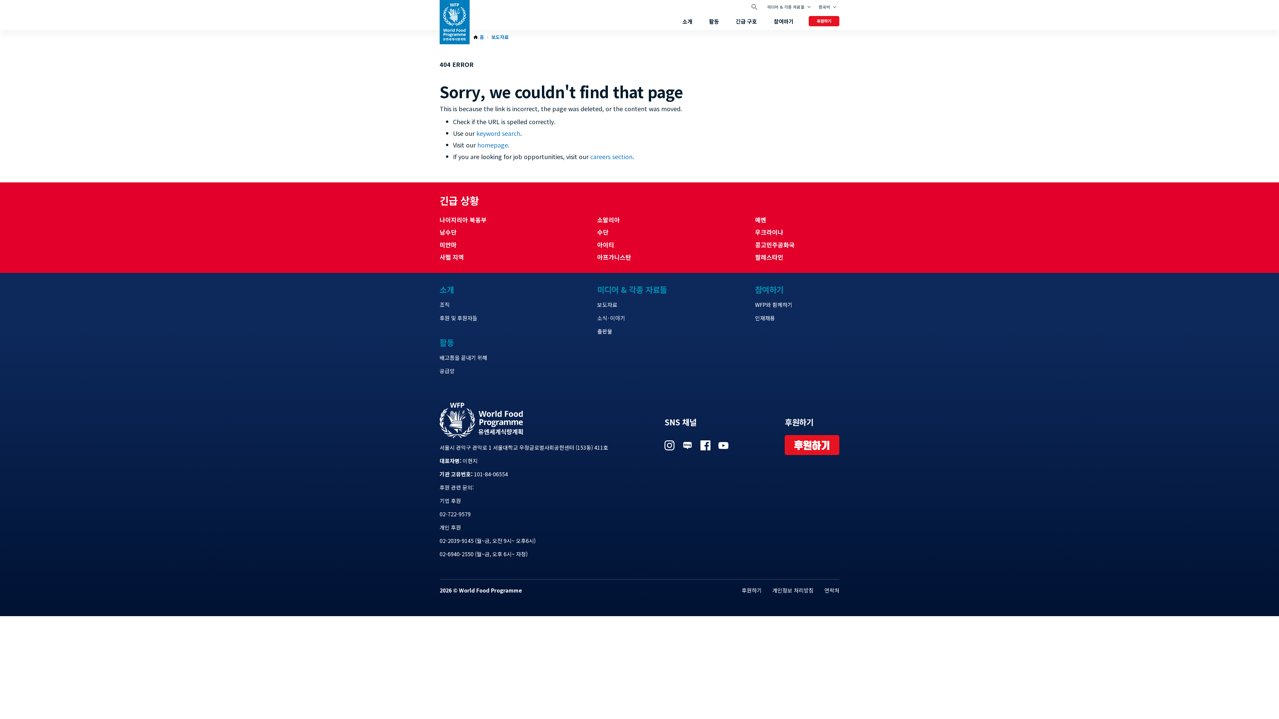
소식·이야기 (611, 318)
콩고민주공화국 (775, 244)
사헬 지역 (452, 257)
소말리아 (608, 219)
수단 (603, 232)
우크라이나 (769, 232)
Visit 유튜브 (723, 445)
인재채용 (765, 318)
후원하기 (824, 21)
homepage (492, 144)
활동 (714, 21)
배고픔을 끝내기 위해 (463, 357)
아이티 (605, 244)
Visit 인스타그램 (669, 445)
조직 (445, 305)
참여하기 (784, 21)
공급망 (447, 371)
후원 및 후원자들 (458, 318)
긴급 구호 (746, 21)
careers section (611, 156)
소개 (687, 21)
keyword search (498, 133)
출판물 (604, 331)
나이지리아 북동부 (463, 219)
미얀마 (448, 244)
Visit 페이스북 (705, 445)
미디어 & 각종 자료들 (785, 7)
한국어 (824, 7)
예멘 (760, 219)
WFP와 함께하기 (773, 305)
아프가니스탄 (614, 257)
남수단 (448, 232)
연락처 (831, 590)
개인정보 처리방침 (793, 590)
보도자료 (500, 37)
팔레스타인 (769, 257)
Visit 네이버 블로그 (687, 445)
